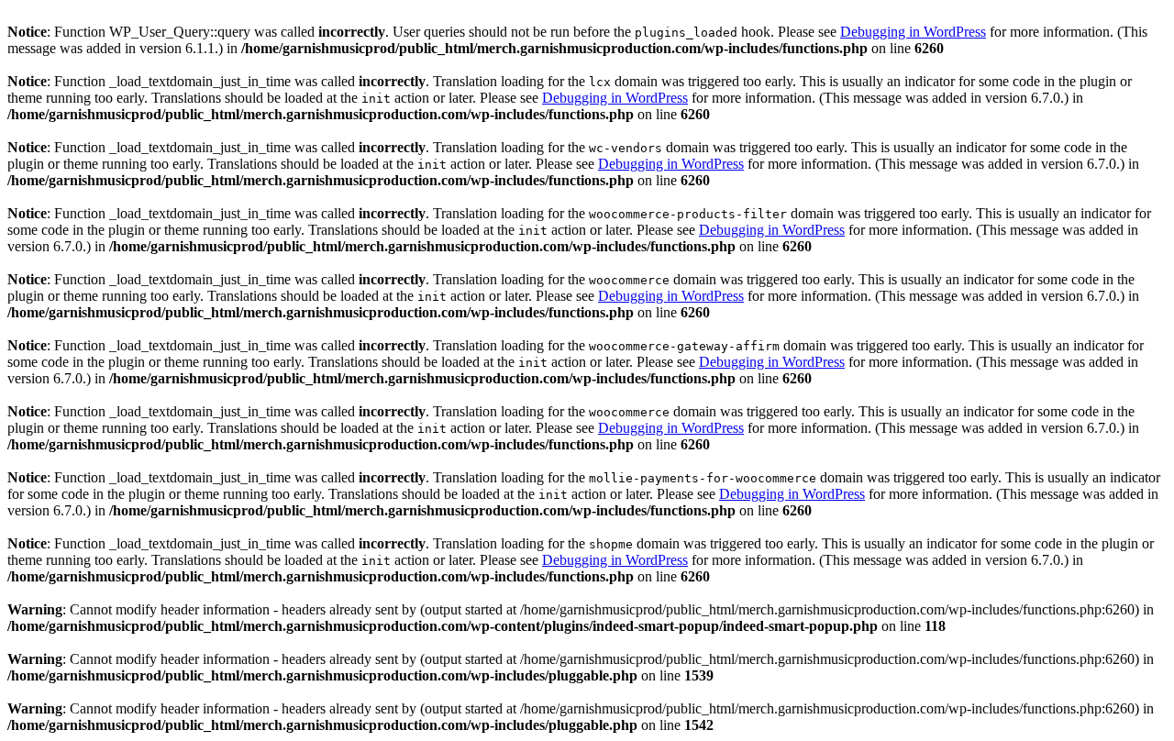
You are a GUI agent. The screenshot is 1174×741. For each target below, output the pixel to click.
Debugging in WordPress (913, 31)
